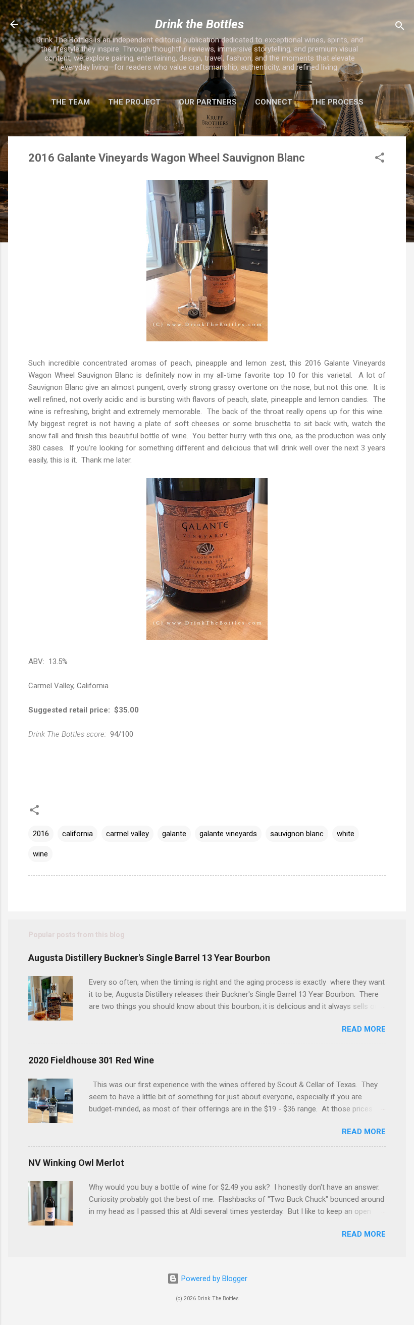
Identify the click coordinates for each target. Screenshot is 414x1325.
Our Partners (208, 102)
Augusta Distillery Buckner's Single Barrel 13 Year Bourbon (149, 957)
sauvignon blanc (297, 833)
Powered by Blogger (213, 1278)
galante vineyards (228, 833)
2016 (41, 833)
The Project (134, 102)
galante (174, 833)
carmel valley (127, 833)
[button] (380, 159)
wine (40, 853)
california (77, 833)
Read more (364, 1029)
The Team (70, 102)
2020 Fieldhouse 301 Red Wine (91, 1060)
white (345, 833)
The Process (337, 102)
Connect (273, 102)
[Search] (400, 27)
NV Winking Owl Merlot (76, 1162)
